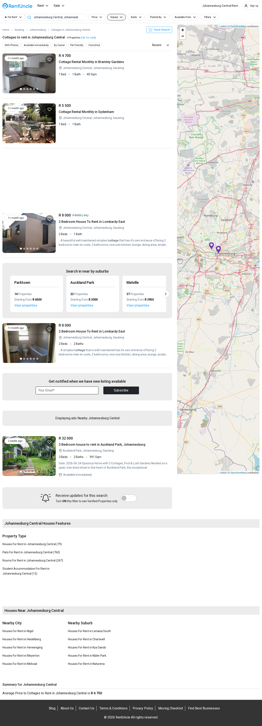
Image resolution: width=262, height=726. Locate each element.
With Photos (11, 45)
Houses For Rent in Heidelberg (21, 639)
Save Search (161, 29)
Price (94, 17)
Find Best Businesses (204, 708)
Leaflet (222, 26)
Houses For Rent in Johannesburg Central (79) (32, 544)
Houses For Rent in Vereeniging (22, 647)
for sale (90, 37)
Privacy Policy (143, 708)
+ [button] (182, 30)
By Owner (59, 45)
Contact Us (86, 708)
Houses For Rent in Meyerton (21, 655)
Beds (134, 17)
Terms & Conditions (113, 708)
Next (166, 294)
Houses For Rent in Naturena (86, 663)
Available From (183, 17)
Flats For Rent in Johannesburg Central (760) (31, 552)
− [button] (182, 36)
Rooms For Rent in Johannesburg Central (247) (32, 560)
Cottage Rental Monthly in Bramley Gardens (114, 73)
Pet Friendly (76, 45)
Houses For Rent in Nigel (17, 631)
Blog (52, 708)
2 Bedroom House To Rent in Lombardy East (114, 233)
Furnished (94, 45)
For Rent (12, 17)
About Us (67, 708)
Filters (207, 17)
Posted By (155, 17)
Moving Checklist (170, 708)
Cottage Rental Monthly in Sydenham (114, 123)
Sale (57, 6)
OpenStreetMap (238, 26)
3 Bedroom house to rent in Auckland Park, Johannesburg (114, 456)
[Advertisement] (87, 182)
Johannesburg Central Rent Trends (222, 5)
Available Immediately (36, 45)
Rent (40, 6)
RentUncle (17, 5)
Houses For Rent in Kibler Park (87, 655)
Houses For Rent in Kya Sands (87, 647)
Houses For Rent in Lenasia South (89, 631)
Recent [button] (156, 45)
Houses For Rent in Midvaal (19, 663)
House (114, 17)
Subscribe (121, 390)
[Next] (52, 73)
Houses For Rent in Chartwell (86, 639)
